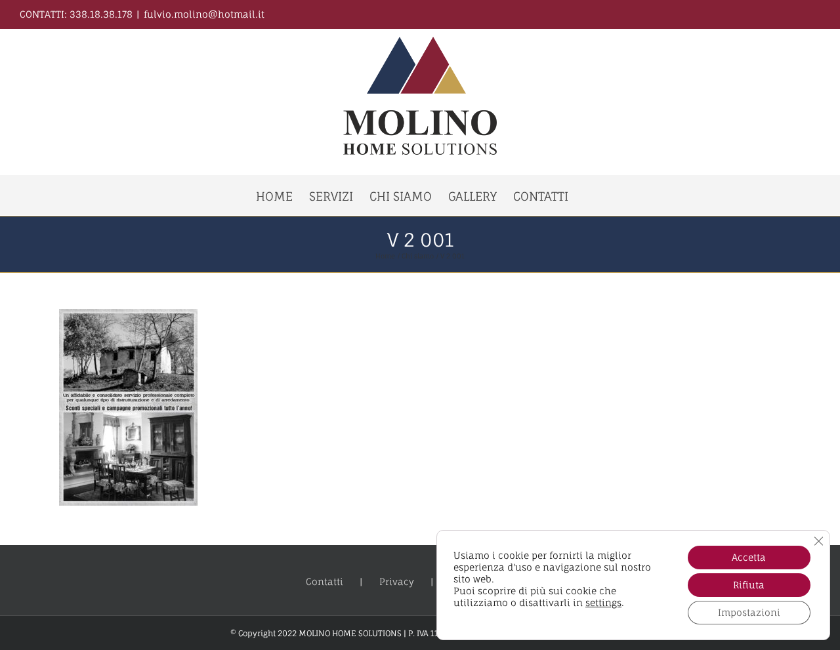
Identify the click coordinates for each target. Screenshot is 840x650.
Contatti (324, 581)
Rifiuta (749, 584)
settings (603, 602)
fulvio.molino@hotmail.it (204, 14)
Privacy (396, 581)
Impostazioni (749, 612)
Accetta (749, 557)
